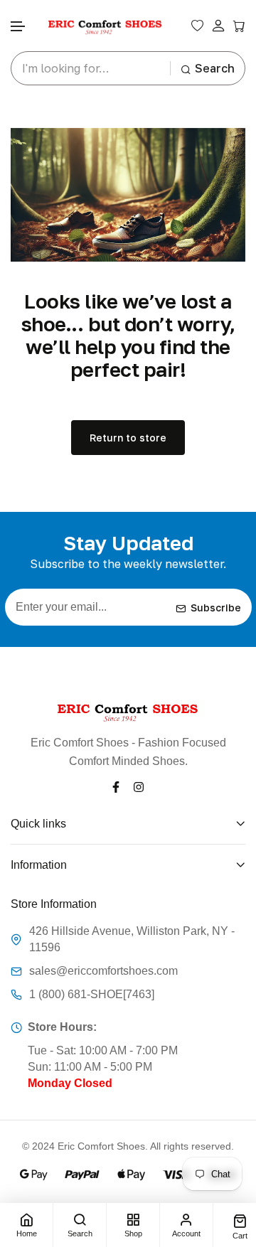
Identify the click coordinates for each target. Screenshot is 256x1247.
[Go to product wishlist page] (197, 25)
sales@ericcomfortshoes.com (103, 971)
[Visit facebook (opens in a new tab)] (115, 786)
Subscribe (216, 607)
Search (215, 68)
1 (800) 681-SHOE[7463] (91, 994)
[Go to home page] (105, 26)
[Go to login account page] (218, 26)
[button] (18, 26)
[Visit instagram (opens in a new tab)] (139, 786)
